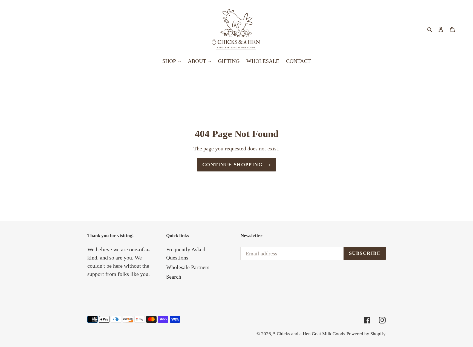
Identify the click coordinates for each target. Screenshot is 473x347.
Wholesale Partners (187, 267)
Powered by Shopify (366, 333)
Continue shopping (232, 164)
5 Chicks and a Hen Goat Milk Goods (309, 333)
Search (173, 277)
